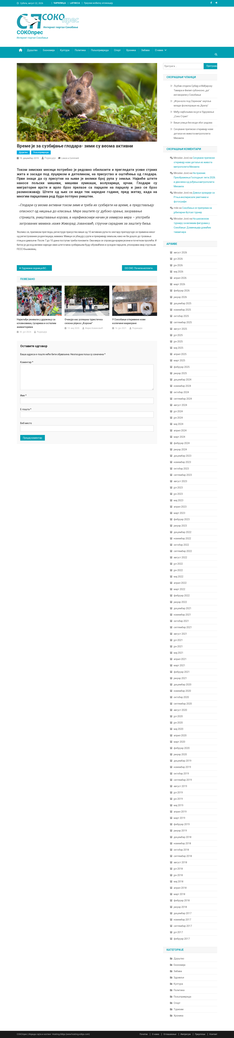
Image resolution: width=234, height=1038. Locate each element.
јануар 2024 (180, 449)
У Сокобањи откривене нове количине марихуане (128, 321)
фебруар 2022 (182, 595)
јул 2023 (178, 487)
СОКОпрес (30, 32)
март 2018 (179, 894)
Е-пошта (25, 409)
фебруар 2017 (182, 938)
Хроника (131, 50)
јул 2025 (178, 335)
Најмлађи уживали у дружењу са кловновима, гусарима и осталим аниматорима (36, 323)
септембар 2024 (183, 398)
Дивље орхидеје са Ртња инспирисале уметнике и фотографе (194, 197)
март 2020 (179, 741)
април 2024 (180, 430)
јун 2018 (178, 875)
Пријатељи (200, 1034)
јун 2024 (178, 417)
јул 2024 (178, 411)
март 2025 (179, 360)
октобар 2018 (181, 849)
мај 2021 (178, 652)
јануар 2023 (180, 525)
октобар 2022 (181, 544)
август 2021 (180, 633)
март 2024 (179, 436)
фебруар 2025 (182, 367)
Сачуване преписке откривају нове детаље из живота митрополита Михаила (193, 133)
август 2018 (180, 862)
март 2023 (179, 513)
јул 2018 (178, 868)
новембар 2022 (182, 538)
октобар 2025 (181, 316)
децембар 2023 (182, 455)
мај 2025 (178, 347)
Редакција (50, 158)
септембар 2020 (183, 703)
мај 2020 (178, 729)
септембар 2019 (183, 779)
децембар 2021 (182, 608)
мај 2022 (178, 576)
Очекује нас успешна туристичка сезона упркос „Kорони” (84, 321)
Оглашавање (169, 1034)
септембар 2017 (183, 926)
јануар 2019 (180, 830)
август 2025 (180, 328)
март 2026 (179, 284)
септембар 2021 (183, 627)
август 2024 (180, 405)
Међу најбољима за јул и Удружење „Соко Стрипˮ (194, 114)
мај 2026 (178, 271)
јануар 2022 (180, 602)
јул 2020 (178, 716)
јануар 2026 (180, 297)
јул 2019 (178, 792)
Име (23, 395)
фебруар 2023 (182, 519)
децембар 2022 (182, 532)
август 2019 (180, 786)
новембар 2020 (182, 690)
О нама (159, 50)
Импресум (186, 1034)
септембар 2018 (183, 856)
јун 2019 (178, 798)
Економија (49, 50)
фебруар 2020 (182, 748)
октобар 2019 (181, 773)
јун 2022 (178, 570)
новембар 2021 (182, 614)
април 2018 (180, 887)
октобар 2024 (181, 392)
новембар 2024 (182, 386)
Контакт (213, 1034)
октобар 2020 (181, 697)
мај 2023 (178, 500)
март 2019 (179, 818)
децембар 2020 (182, 684)
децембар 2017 (182, 913)
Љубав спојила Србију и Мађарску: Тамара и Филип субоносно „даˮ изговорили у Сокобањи (193, 90)
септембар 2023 (183, 475)
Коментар (26, 362)
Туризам (178, 1009)
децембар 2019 (182, 760)
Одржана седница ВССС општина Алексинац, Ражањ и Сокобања (37, 268)
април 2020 (180, 735)
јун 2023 (178, 494)
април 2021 (180, 659)
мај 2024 (178, 424)
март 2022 (179, 589)
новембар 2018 (182, 843)
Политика (80, 50)
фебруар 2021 (182, 672)
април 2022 (180, 583)
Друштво (32, 50)
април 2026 (180, 278)
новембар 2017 (182, 919)
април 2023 (180, 506)
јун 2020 (178, 722)
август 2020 (180, 710)
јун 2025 (178, 341)
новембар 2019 (182, 767)
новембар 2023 (182, 462)
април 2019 (180, 811)
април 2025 (180, 354)
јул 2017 (178, 932)
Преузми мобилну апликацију (98, 3)
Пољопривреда (100, 50)
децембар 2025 (182, 303)
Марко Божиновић (94, 328)
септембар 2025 (183, 322)
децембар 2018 (182, 837)
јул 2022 (178, 563)
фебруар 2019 (182, 824)
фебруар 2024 (182, 443)
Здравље (179, 977)
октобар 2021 (181, 621)
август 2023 (180, 481)
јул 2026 (178, 258)
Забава (145, 50)
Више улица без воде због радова (193, 122)
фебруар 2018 (182, 900)
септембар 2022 (183, 551)
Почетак (144, 1034)
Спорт (117, 50)
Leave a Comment (70, 158)
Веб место (26, 423)
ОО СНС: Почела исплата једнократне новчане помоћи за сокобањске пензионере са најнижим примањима (141, 268)
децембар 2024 (182, 379)
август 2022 (180, 557)
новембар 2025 (182, 309)
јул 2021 (178, 640)
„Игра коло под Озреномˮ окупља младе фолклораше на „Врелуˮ (192, 103)
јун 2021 (178, 646)
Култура (64, 50)
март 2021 (179, 665)
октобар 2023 (181, 468)
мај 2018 (178, 881)
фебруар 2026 (182, 290)
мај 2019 (178, 805)
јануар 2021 (180, 678)
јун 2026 (178, 265)
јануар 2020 (180, 754)
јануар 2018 (180, 907)
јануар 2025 (180, 373)
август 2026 (180, 252)
